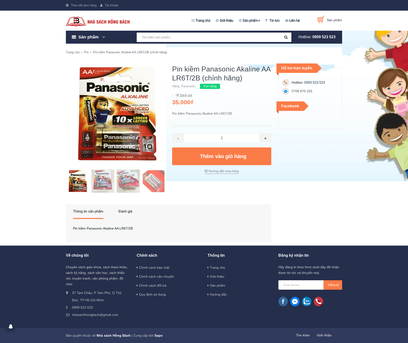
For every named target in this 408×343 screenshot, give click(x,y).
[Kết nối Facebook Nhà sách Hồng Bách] (283, 301)
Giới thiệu (226, 20)
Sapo (158, 335)
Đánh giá (185, 95)
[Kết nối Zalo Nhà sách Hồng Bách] (306, 301)
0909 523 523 (324, 37)
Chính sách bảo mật (154, 267)
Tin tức (274, 20)
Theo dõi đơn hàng (84, 5)
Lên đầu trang (335, 334)
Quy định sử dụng (152, 294)
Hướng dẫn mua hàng (223, 171)
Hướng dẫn (218, 294)
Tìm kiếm (303, 335)
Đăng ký (333, 285)
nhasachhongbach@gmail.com (95, 315)
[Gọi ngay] (318, 301)
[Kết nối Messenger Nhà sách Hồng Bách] (295, 301)
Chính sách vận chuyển (156, 276)
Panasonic (188, 86)
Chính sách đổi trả (152, 285)
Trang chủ (203, 20)
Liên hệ (294, 20)
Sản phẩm (251, 20)
